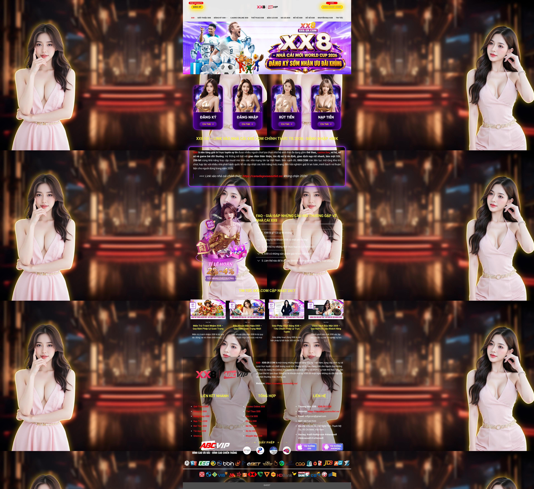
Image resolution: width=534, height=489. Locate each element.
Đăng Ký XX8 (220, 18)
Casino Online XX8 (239, 18)
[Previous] (190, 325)
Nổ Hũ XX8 (297, 18)
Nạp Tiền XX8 (200, 421)
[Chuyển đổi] (258, 233)
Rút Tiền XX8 (200, 426)
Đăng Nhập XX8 (201, 416)
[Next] (344, 325)
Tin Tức (339, 18)
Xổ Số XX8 (310, 18)
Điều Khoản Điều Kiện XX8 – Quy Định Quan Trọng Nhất (247, 327)
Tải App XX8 (199, 431)
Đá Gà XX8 (285, 18)
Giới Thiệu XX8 (204, 18)
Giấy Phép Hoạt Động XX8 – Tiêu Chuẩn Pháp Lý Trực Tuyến (286, 328)
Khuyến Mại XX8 (325, 18)
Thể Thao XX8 (257, 18)
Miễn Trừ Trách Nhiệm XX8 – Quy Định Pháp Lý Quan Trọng (208, 327)
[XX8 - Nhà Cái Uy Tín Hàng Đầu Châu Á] (267, 7)
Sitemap (197, 436)
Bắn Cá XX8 (272, 18)
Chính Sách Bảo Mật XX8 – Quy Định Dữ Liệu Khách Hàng (326, 327)
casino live (323, 152)
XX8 (192, 18)
